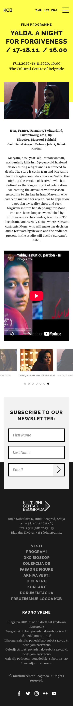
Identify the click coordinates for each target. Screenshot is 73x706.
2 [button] (29, 384)
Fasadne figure (36, 569)
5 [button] (40, 384)
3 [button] (33, 384)
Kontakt (36, 587)
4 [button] (37, 384)
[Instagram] (36, 693)
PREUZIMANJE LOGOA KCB (36, 599)
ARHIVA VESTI (37, 575)
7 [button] (48, 384)
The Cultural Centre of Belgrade (36, 69)
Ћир (38, 10)
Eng (54, 10)
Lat (46, 10)
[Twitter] (28, 693)
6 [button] (44, 384)
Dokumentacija (36, 593)
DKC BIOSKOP (37, 557)
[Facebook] (19, 693)
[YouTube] (54, 693)
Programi (36, 551)
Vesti (36, 546)
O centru (37, 581)
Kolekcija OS (36, 563)
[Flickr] (45, 693)
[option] (31, 363)
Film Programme (36, 24)
